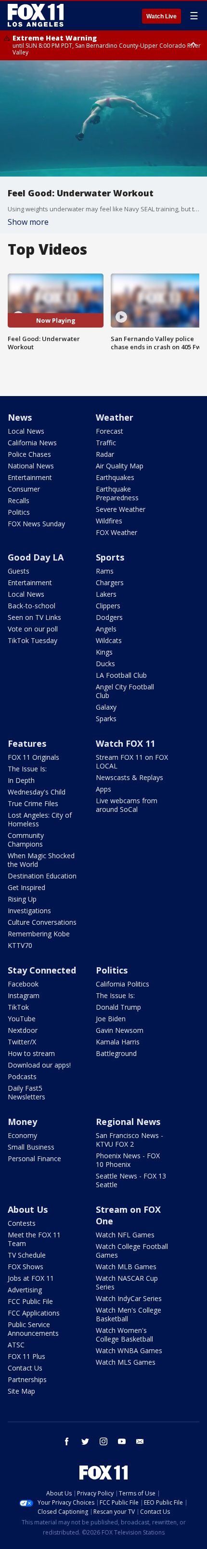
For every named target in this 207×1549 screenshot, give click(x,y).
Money (22, 1121)
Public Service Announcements (33, 1329)
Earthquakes (115, 477)
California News (32, 442)
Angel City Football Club (125, 691)
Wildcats (109, 640)
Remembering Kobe (39, 933)
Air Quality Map (119, 465)
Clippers (108, 605)
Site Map (21, 1391)
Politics (19, 512)
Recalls (18, 500)
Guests (18, 571)
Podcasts (22, 1076)
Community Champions (26, 840)
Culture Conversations (42, 922)
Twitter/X (22, 1041)
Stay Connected (42, 970)
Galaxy (106, 707)
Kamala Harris (118, 1041)
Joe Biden (111, 1018)
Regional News (128, 1121)
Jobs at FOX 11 (31, 1278)
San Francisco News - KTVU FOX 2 (129, 1140)
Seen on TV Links (34, 617)
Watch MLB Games (126, 1266)
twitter (85, 1441)
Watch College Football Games (132, 1251)
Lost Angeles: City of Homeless (40, 819)
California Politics (122, 983)
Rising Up (22, 899)
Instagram (23, 995)
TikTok (18, 1007)
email (140, 1441)
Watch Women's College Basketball (124, 1334)
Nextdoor (23, 1030)
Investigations (29, 910)
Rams (105, 571)
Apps (103, 789)
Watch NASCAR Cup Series (127, 1282)
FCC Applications (34, 1312)
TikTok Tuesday (32, 640)
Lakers (106, 594)
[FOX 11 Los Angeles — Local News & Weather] (36, 15)
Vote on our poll (33, 628)
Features (27, 743)
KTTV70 (20, 945)
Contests (22, 1223)
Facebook (23, 983)
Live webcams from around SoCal (126, 805)
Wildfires (109, 520)
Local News (26, 431)
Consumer (24, 488)
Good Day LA (36, 557)
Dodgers (109, 617)
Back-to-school (31, 605)
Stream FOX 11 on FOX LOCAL (132, 761)
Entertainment (30, 477)
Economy (22, 1135)
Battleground (116, 1053)
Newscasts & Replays (129, 777)
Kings (104, 652)
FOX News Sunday (36, 523)
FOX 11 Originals (33, 757)
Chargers (110, 582)
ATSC (16, 1344)
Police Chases (29, 454)
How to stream (31, 1053)
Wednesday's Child (36, 791)
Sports (110, 557)
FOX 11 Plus (26, 1356)
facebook (67, 1441)
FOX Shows (25, 1266)
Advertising (25, 1289)
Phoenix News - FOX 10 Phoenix (128, 1160)
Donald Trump (118, 1007)
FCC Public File (30, 1301)
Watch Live (161, 16)
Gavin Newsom (119, 1030)
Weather (114, 417)
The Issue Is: (27, 768)
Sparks (106, 718)
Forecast (109, 431)
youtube (121, 1441)
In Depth (21, 780)
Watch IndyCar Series (129, 1298)
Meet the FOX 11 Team (34, 1239)
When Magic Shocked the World (41, 860)
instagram (103, 1441)
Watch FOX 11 (125, 743)
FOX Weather (116, 532)
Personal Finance (34, 1158)
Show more (28, 222)
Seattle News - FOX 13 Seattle (131, 1180)
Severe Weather (120, 509)
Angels (106, 628)
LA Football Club (121, 675)
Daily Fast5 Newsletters (26, 1092)
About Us (28, 1209)
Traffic (106, 442)
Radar (105, 454)
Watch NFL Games (125, 1234)
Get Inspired (26, 887)
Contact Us (25, 1367)
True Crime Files (33, 803)
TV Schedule (27, 1255)
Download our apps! (39, 1064)
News (20, 417)
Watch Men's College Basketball (128, 1314)
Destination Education (42, 875)
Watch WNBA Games (129, 1350)
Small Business (31, 1146)
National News (31, 465)
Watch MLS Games (125, 1362)
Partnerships (27, 1379)
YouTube (22, 1018)
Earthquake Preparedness (117, 493)
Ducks (105, 663)
